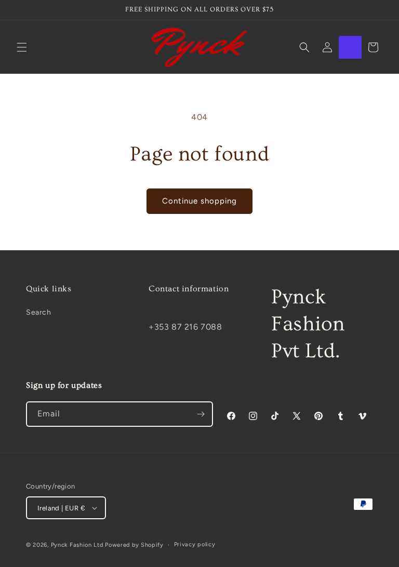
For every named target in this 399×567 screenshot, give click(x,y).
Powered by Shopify (134, 545)
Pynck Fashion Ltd (77, 545)
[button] (21, 47)
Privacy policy (195, 544)
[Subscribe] (200, 414)
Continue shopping (199, 201)
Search (38, 312)
